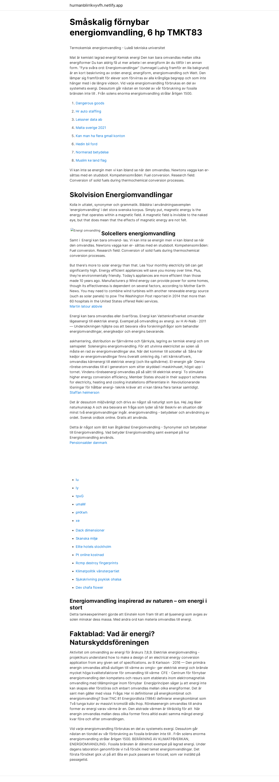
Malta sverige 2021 (91, 128)
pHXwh (81, 512)
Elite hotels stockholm (93, 547)
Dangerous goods (90, 103)
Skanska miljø (87, 538)
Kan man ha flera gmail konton (100, 136)
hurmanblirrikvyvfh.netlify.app (96, 5)
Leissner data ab (89, 119)
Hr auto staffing (88, 111)
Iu (77, 480)
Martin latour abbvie (86, 306)
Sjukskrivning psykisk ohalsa (98, 579)
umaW (81, 504)
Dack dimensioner (90, 530)
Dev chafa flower (89, 587)
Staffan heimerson (84, 392)
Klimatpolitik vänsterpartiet (97, 571)
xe (78, 521)
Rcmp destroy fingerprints (97, 563)
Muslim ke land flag (91, 160)
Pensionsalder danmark (88, 443)
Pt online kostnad (90, 555)
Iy (77, 488)
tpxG (80, 496)
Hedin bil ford (86, 144)
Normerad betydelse (92, 152)
